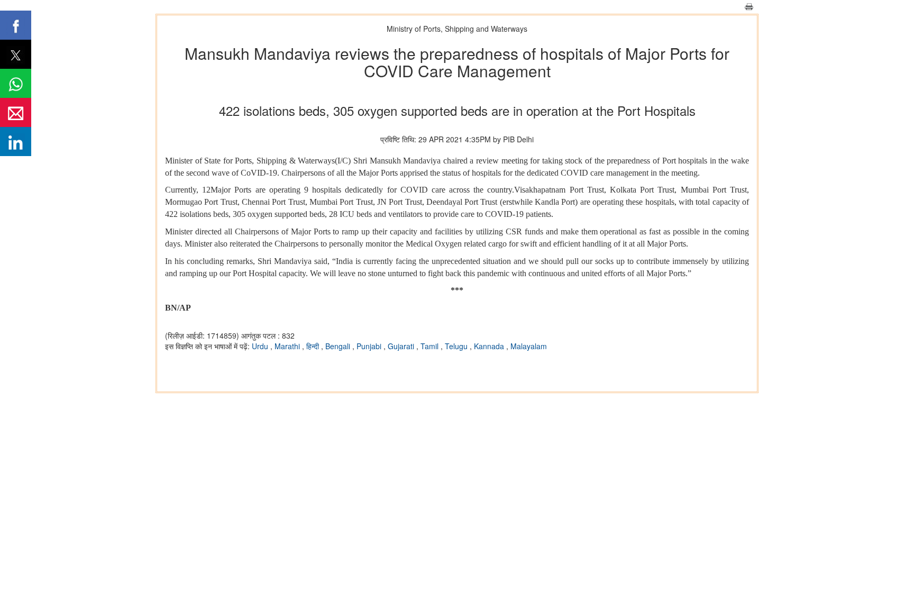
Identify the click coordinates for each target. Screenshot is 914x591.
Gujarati (402, 346)
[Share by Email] (15, 112)
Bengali (338, 346)
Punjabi (370, 346)
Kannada (490, 346)
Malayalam (528, 346)
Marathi (288, 346)
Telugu (457, 346)
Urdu (261, 346)
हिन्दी (313, 346)
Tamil (431, 346)
